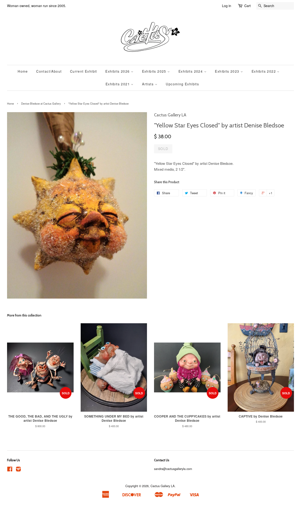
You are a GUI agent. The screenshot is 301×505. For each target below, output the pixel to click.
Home (23, 71)
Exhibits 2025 (155, 71)
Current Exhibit (83, 71)
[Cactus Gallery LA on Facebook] (9, 470)
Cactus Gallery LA (162, 486)
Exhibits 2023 (228, 71)
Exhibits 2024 (191, 71)
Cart (247, 5)
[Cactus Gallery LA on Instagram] (18, 470)
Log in (226, 5)
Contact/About (49, 71)
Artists (148, 84)
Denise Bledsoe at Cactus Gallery (41, 103)
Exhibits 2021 (118, 84)
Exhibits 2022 (264, 71)
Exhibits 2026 (118, 71)
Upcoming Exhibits (182, 84)
